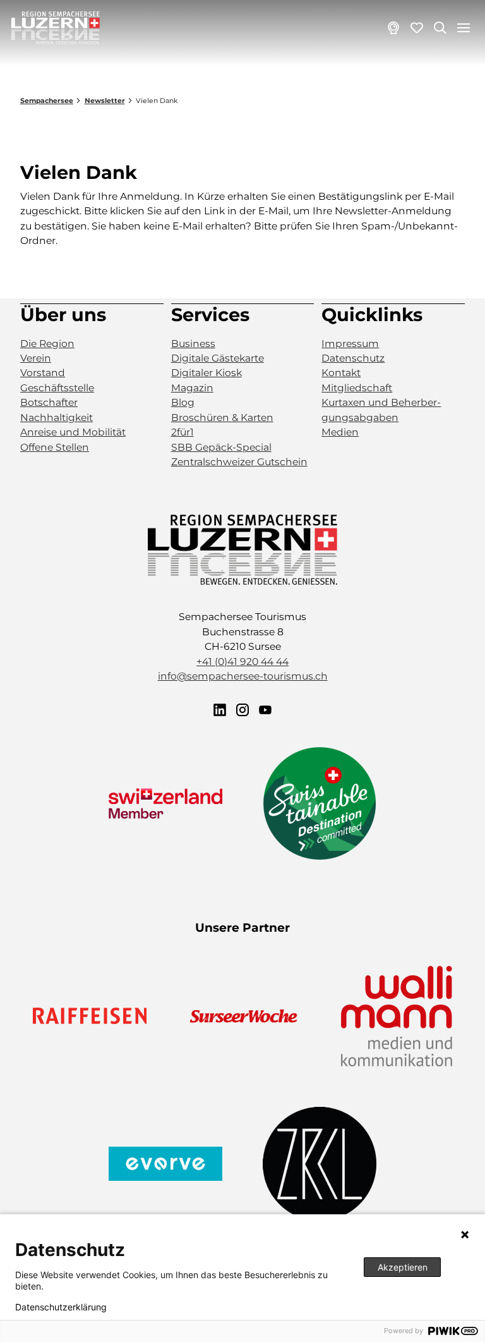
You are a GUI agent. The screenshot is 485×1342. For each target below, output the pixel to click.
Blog (183, 402)
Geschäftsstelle (57, 388)
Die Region (47, 344)
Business (193, 344)
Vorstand (42, 373)
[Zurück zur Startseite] (55, 28)
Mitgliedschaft (356, 388)
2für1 (182, 432)
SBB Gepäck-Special (221, 447)
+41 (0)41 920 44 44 (242, 662)
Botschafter (49, 402)
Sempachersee (46, 101)
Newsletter (105, 101)
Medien (340, 432)
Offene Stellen (54, 447)
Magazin (192, 388)
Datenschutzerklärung (61, 1307)
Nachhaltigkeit (56, 418)
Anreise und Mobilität (73, 432)
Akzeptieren (403, 1267)
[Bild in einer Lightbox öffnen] (242, 550)
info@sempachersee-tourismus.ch (243, 676)
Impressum (350, 344)
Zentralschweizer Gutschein (239, 462)
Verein (35, 358)
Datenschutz (353, 358)
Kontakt (341, 373)
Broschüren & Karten (222, 418)
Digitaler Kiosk (206, 373)
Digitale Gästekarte (217, 358)
